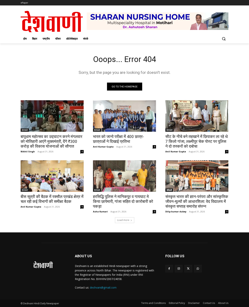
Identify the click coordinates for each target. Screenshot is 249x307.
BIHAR (25, 130)
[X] (188, 268)
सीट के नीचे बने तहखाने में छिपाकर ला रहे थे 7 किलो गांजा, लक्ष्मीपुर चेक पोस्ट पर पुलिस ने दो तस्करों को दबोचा (196, 141)
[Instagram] (178, 268)
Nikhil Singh (28, 151)
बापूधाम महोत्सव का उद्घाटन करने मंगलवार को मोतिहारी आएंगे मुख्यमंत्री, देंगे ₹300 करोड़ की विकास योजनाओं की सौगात (51, 141)
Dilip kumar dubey (175, 211)
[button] (223, 38)
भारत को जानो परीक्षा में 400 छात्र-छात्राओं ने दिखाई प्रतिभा (118, 139)
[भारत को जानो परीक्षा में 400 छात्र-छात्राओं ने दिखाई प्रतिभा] (124, 116)
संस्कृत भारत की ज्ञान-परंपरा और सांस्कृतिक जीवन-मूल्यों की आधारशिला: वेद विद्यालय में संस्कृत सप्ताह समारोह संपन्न (196, 201)
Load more (123, 220)
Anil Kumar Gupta (103, 146)
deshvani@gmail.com (103, 287)
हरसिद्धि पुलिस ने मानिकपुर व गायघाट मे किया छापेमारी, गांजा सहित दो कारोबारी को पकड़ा (123, 201)
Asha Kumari (100, 211)
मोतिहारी (169, 190)
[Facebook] (169, 268)
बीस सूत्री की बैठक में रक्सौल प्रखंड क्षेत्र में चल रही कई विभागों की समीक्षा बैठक (52, 199)
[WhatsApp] (198, 268)
